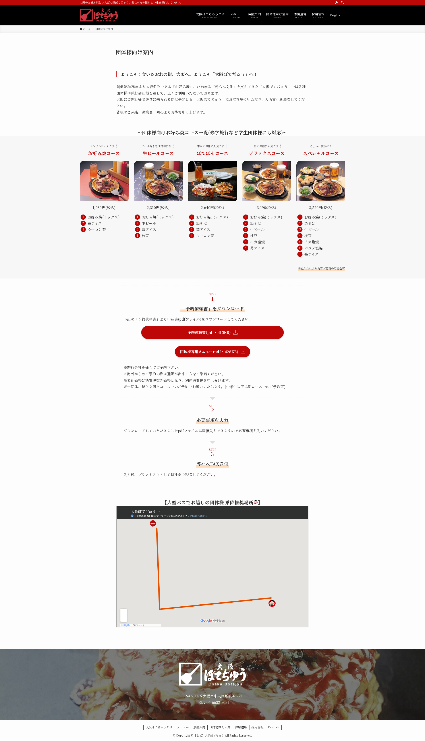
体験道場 (241, 727)
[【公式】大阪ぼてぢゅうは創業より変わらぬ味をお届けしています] (99, 15)
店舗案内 (199, 727)
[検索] (342, 2)
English (273, 727)
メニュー (183, 727)
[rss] (337, 2)
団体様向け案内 (220, 727)
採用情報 (257, 727)
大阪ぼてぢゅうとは (159, 727)
